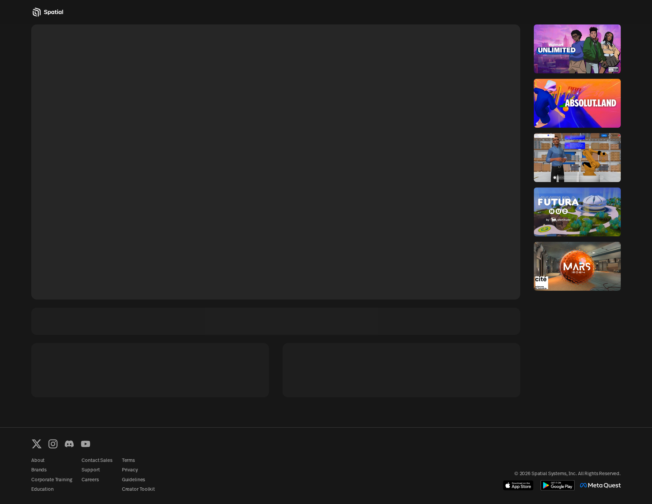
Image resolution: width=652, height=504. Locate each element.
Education (42, 489)
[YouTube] (85, 443)
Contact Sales (97, 460)
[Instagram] (53, 443)
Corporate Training (51, 480)
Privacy (130, 470)
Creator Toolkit (138, 489)
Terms (128, 460)
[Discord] (69, 443)
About (37, 460)
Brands (39, 470)
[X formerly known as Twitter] (36, 443)
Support (90, 470)
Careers (90, 480)
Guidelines (133, 480)
